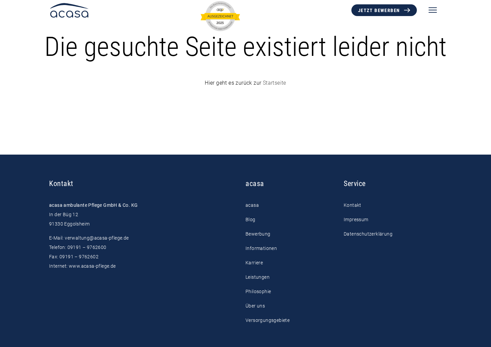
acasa (252, 205)
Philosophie (258, 291)
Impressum (356, 219)
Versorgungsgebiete (268, 320)
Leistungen (258, 277)
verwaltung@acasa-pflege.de (97, 238)
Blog (251, 219)
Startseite (274, 83)
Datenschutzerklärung (368, 234)
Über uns (255, 306)
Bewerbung (258, 234)
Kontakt (352, 205)
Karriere (254, 262)
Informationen (261, 248)
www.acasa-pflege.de (92, 266)
